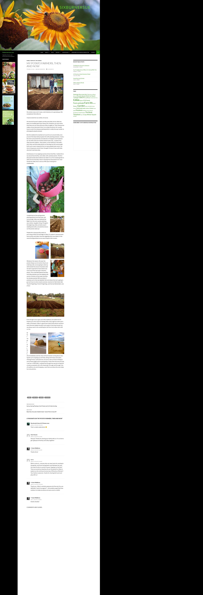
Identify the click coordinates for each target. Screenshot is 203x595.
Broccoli (75, 96)
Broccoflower (93, 94)
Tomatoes (76, 114)
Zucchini (75, 116)
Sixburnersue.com (8, 52)
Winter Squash (91, 114)
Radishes (84, 110)
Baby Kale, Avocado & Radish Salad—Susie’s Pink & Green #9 (41, 410)
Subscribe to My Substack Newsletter (80, 52)
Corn (97, 97)
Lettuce (87, 108)
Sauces (88, 110)
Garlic (86, 106)
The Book (88, 112)
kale (81, 108)
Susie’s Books (65, 52)
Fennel (94, 103)
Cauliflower (88, 97)
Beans (80, 94)
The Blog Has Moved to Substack (81, 65)
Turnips (85, 114)
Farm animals (78, 103)
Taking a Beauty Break (78, 82)
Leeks (83, 108)
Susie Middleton (41, 69)
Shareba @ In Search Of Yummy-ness (40, 423)
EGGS (84, 100)
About (46, 52)
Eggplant (81, 100)
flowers (75, 106)
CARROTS (81, 97)
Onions (91, 108)
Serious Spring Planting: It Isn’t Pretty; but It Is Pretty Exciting (42, 405)
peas (74, 110)
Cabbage (75, 97)
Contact (93, 52)
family (88, 100)
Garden (41, 397)
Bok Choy (87, 94)
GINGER (90, 106)
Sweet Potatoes (82, 112)
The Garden (38, 60)
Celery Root (93, 97)
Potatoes (47, 397)
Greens (74, 108)
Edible (28, 60)
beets (83, 94)
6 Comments (50, 69)
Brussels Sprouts (81, 96)
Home (42, 52)
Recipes (57, 52)
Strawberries (76, 112)
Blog (52, 52)
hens (78, 108)
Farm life (32, 60)
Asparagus (76, 94)
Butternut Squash (90, 96)
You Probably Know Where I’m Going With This (85, 70)
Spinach (91, 110)
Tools (82, 114)
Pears (95, 108)
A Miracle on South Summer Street (81, 74)
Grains (93, 106)
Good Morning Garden (78, 78)
